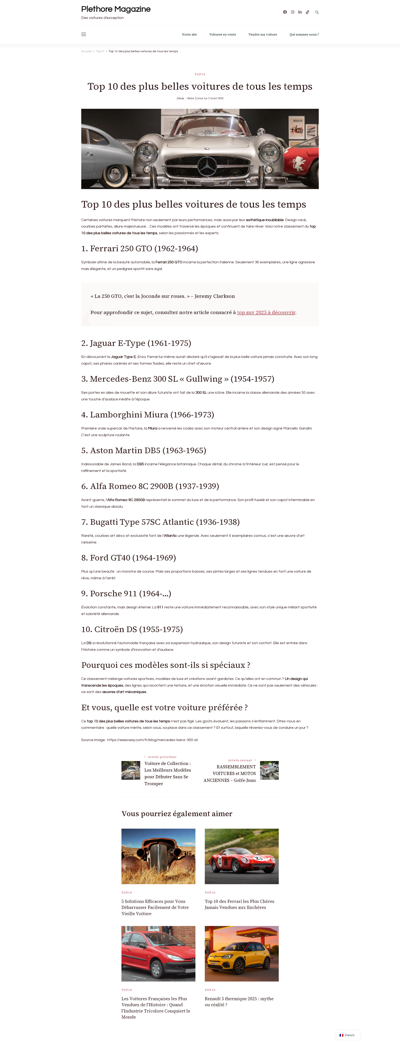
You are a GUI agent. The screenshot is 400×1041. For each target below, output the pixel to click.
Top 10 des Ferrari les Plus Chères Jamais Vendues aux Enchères (239, 904)
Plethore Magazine (116, 9)
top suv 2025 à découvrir (266, 312)
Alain (180, 98)
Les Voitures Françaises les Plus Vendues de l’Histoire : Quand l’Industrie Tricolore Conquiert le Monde (155, 1008)
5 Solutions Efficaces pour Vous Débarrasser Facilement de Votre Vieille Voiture (155, 907)
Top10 (200, 74)
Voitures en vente (222, 34)
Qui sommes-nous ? (304, 34)
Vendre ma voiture (263, 34)
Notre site (189, 34)
